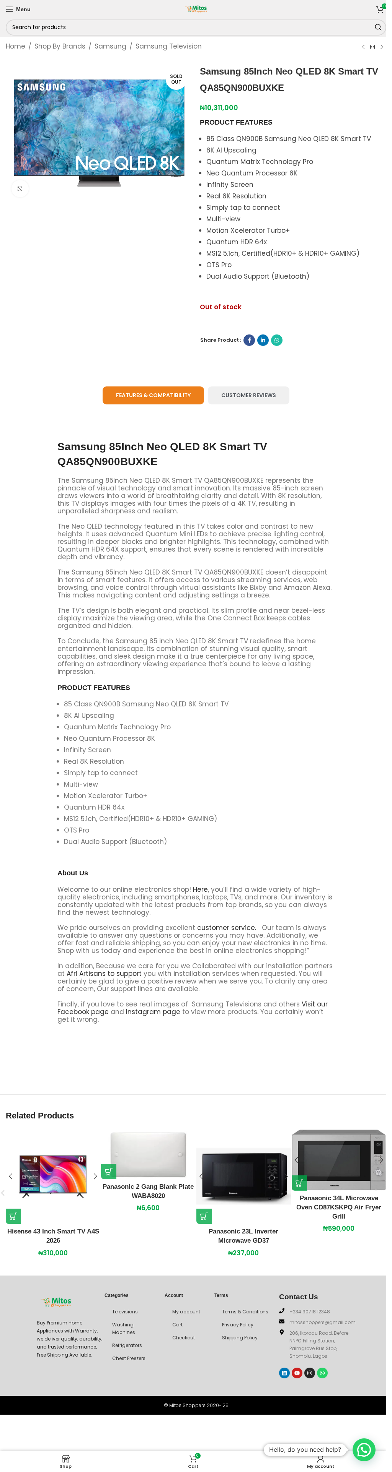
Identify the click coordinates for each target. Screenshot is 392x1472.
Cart (177, 1324)
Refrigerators (127, 1345)
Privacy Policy (237, 1324)
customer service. (226, 927)
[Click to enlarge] (20, 188)
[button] (13, 1216)
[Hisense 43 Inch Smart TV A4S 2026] (53, 1177)
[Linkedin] (284, 1373)
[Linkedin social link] (263, 340)
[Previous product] (363, 47)
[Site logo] (196, 8)
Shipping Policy (240, 1337)
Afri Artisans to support (104, 973)
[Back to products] (372, 47)
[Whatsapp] (322, 1373)
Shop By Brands (59, 46)
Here (200, 889)
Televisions (125, 1311)
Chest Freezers (128, 1358)
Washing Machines (123, 1328)
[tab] (153, 395)
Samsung (110, 46)
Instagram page (153, 1011)
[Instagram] (309, 1373)
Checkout (183, 1337)
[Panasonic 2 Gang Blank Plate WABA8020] (148, 1154)
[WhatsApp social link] (277, 340)
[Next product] (381, 47)
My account (186, 1311)
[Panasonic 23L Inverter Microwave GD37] (243, 1177)
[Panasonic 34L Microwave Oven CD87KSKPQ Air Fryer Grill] (339, 1160)
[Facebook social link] (249, 340)
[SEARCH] (378, 27)
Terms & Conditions (245, 1311)
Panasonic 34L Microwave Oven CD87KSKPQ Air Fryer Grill (338, 1207)
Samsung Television (169, 46)
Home (15, 46)
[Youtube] (297, 1373)
